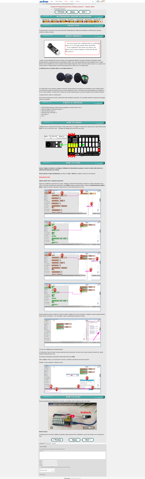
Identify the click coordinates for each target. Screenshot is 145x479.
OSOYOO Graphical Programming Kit (68, 3)
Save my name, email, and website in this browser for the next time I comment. (55, 467)
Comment (41, 450)
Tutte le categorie (58, 1)
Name (40, 460)
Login (98, 0)
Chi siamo (77, 1)
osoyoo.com (54, 443)
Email (40, 462)
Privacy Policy (67, 478)
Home (52, 1)
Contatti (71, 1)
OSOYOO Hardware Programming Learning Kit (53, 3)
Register (103, 0)
